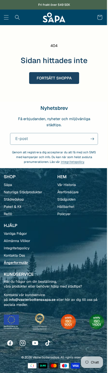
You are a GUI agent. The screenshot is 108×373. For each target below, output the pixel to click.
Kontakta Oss (14, 255)
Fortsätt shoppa (52, 78)
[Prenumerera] (88, 139)
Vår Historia (64, 184)
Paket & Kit (12, 206)
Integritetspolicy (17, 248)
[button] (6, 17)
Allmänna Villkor (17, 241)
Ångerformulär (16, 262)
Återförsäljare (66, 192)
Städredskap (14, 199)
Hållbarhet (63, 206)
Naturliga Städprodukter (23, 192)
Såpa (8, 184)
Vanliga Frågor (15, 233)
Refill (8, 214)
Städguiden (64, 199)
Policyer (62, 214)
